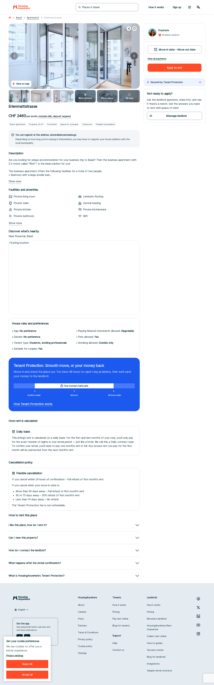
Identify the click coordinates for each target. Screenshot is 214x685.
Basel (19, 17)
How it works (119, 605)
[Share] (129, 28)
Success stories (155, 650)
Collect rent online (156, 636)
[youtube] (198, 625)
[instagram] (198, 634)
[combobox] (21, 609)
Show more (15, 181)
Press (81, 618)
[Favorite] (134, 28)
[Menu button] (189, 7)
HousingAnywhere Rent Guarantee (159, 627)
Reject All (27, 664)
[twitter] (198, 607)
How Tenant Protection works (33, 404)
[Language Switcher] (198, 7)
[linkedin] (198, 616)
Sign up (177, 7)
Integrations (153, 663)
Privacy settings (14, 655)
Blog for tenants (121, 625)
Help (114, 643)
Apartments (33, 17)
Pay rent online (120, 618)
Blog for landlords (156, 656)
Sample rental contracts (159, 670)
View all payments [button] (157, 59)
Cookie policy (85, 646)
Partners (82, 625)
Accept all (27, 674)
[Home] (21, 7)
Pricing (116, 611)
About (81, 605)
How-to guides (155, 643)
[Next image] (134, 56)
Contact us (118, 650)
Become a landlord (157, 618)
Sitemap (82, 653)
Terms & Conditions (88, 632)
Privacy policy (85, 639)
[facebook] (198, 599)
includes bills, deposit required (55, 116)
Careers (82, 611)
